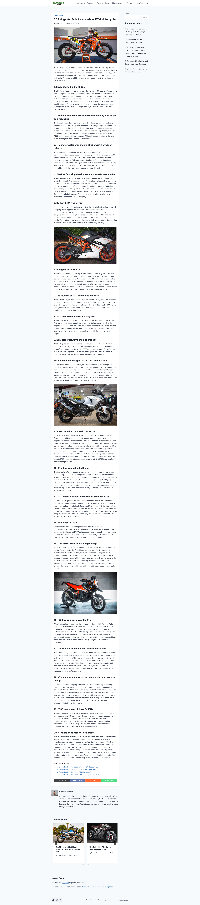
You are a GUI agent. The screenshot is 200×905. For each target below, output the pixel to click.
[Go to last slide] (56, 843)
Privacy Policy (106, 900)
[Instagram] (60, 900)
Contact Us (96, 900)
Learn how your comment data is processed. (99, 887)
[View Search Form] (147, 3)
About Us (88, 900)
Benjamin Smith (62, 855)
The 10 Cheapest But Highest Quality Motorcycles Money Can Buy (68, 849)
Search (127, 14)
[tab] (82, 864)
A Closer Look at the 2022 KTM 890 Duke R (74, 772)
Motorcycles (59, 16)
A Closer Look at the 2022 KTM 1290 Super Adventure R (79, 775)
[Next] (115, 843)
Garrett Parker (60, 23)
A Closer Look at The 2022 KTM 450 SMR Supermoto (78, 767)
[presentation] (68, 833)
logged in (65, 883)
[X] (57, 900)
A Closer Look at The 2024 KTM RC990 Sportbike (76, 769)
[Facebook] (53, 900)
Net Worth (140, 3)
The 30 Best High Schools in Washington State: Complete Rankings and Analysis (136, 32)
